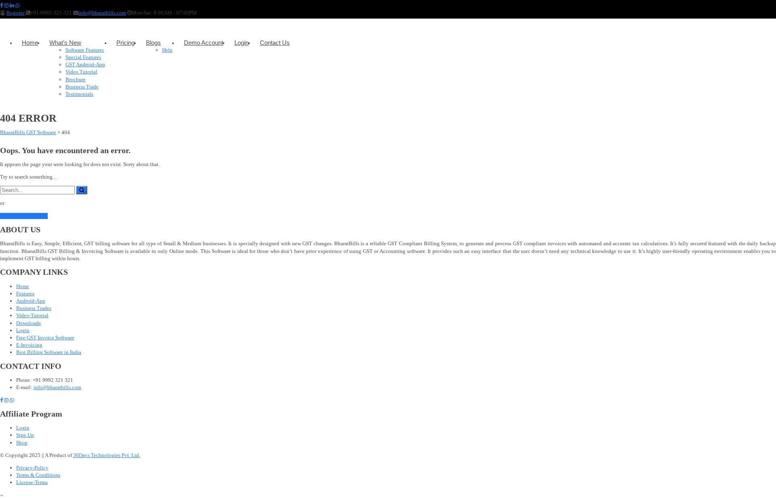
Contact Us (275, 42)
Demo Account (203, 42)
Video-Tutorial (32, 315)
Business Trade (82, 87)
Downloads (28, 323)
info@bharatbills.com (102, 13)
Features (25, 294)
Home (30, 42)
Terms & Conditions (38, 475)
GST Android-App (85, 64)
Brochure (75, 79)
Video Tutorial (81, 72)
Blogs (153, 42)
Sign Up (25, 435)
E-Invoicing (29, 345)
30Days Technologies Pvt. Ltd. (106, 455)
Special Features (83, 57)
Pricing (125, 42)
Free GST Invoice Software (45, 338)
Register (15, 13)
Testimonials (79, 94)
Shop (21, 443)
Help (167, 50)
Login (241, 42)
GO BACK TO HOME (24, 216)
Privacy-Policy (32, 468)
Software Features (84, 50)
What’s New (65, 42)
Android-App (30, 301)
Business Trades (33, 308)
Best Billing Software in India (48, 352)
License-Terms (32, 482)
